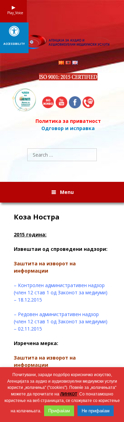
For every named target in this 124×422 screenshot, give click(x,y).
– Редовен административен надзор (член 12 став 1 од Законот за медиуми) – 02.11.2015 (60, 321)
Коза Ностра (37, 217)
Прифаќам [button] (59, 410)
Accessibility (14, 44)
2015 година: (30, 234)
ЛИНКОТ (68, 394)
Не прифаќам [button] (96, 410)
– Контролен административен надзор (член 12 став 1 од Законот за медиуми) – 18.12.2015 (60, 292)
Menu (67, 192)
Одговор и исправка (68, 128)
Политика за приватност (68, 121)
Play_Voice (13, 12)
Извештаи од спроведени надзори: (60, 249)
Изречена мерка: (36, 343)
